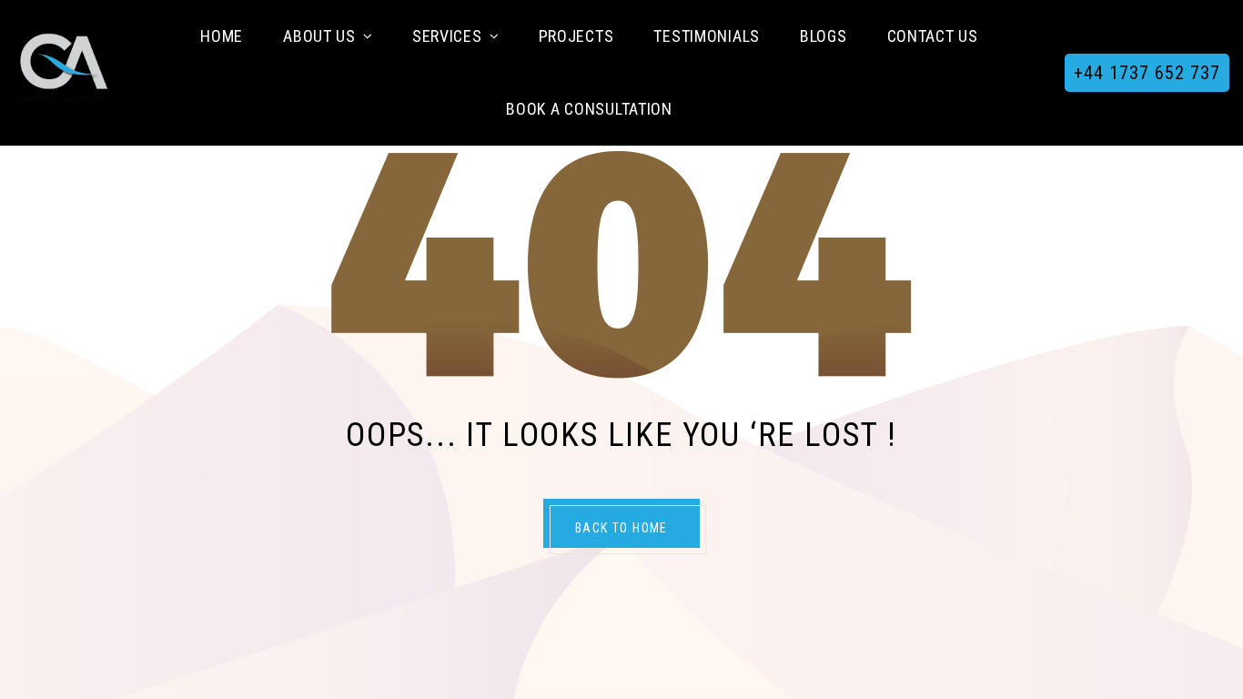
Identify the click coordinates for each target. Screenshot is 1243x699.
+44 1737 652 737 (1147, 73)
